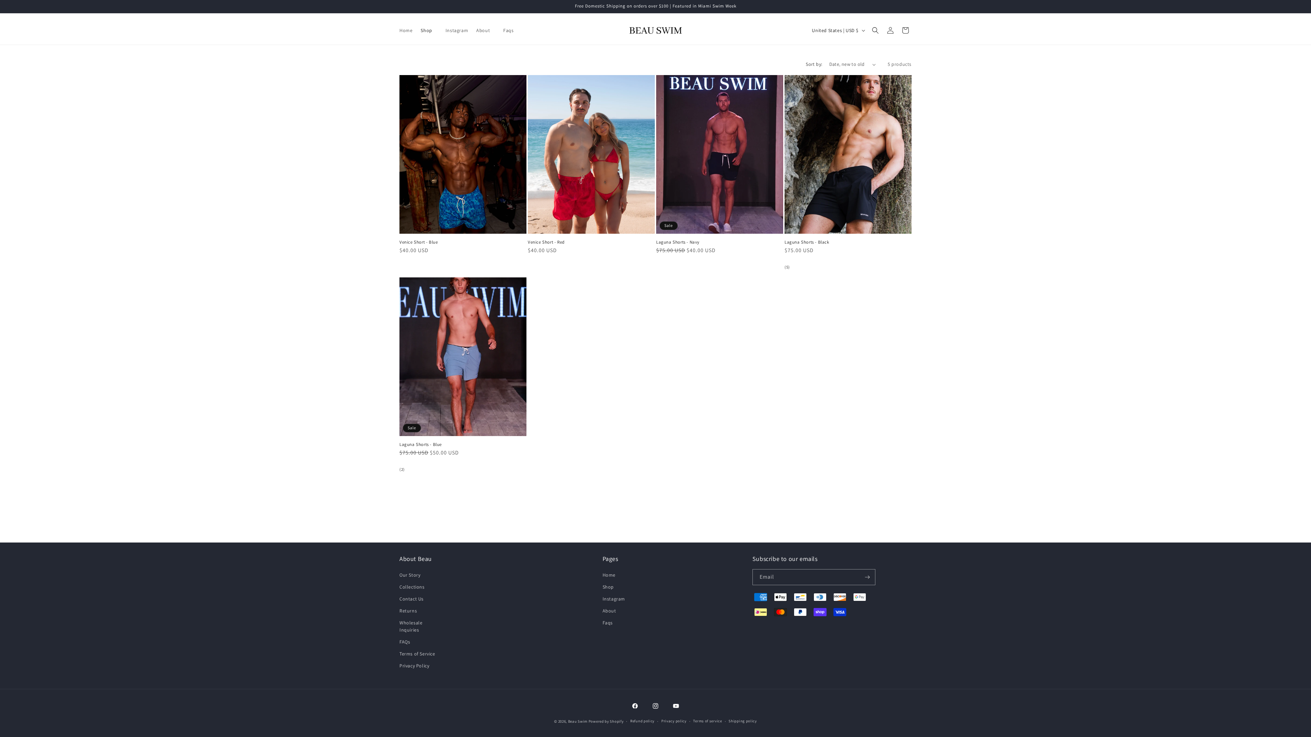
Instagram (614, 599)
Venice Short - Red (546, 242)
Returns (408, 611)
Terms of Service (417, 654)
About (609, 611)
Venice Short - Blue (418, 242)
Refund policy (642, 721)
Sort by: (814, 64)
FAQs (404, 642)
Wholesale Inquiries (410, 626)
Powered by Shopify (606, 721)
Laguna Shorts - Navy (678, 242)
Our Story (409, 575)
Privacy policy (674, 721)
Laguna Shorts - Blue (420, 444)
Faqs (608, 623)
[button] (429, 30)
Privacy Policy (414, 666)
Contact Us (411, 599)
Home (609, 575)
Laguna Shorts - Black (807, 242)
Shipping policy (743, 721)
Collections (412, 587)
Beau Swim (578, 721)
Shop (608, 587)
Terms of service (707, 721)
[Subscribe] (867, 577)
